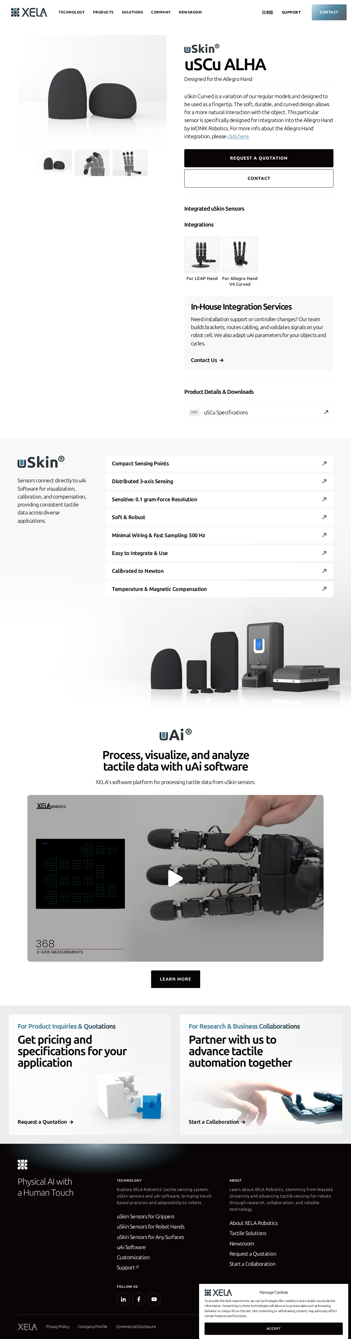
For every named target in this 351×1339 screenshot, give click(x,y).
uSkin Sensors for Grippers (145, 1216)
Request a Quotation (253, 1254)
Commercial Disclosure (136, 1326)
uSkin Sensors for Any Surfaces (150, 1237)
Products (103, 12)
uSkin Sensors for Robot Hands (151, 1227)
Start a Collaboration (253, 1264)
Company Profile (92, 1326)
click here (237, 136)
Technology (72, 12)
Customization (133, 1257)
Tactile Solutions (248, 1233)
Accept (274, 1329)
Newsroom (190, 12)
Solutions (132, 12)
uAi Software (131, 1247)
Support (291, 12)
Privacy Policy (57, 1326)
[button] (54, 163)
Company (161, 12)
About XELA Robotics (254, 1223)
